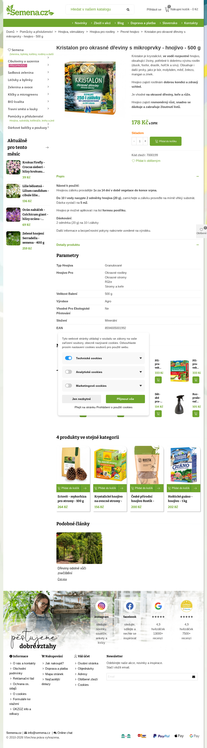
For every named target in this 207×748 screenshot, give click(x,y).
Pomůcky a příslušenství (29, 118)
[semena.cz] (30, 9)
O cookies (19, 694)
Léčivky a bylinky (20, 80)
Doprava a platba (143, 23)
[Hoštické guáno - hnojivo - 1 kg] (183, 465)
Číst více (62, 579)
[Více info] (85, 488)
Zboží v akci (102, 23)
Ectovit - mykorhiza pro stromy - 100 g (72, 499)
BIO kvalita (16, 102)
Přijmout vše (125, 399)
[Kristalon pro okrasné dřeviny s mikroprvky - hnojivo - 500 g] (91, 88)
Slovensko (170, 23)
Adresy (82, 674)
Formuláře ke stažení (20, 701)
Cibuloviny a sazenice (23, 63)
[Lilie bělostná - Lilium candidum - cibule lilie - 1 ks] (13, 191)
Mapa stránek (54, 674)
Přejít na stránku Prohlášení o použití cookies (103, 407)
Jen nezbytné (81, 399)
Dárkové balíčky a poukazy (27, 128)
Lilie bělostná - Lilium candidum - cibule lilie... (35, 190)
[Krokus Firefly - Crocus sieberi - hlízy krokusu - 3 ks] (13, 167)
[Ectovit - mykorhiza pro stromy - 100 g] (73, 465)
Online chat (64, 732)
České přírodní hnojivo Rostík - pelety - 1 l (142, 501)
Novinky (81, 23)
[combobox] (94, 9)
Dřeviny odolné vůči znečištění (72, 571)
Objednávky (86, 668)
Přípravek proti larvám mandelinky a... (158, 364)
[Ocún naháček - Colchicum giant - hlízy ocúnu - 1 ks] (13, 215)
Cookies (83, 684)
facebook (129, 616)
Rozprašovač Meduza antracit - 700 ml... (196, 398)
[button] (40, 147)
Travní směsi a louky (23, 109)
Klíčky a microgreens (23, 94)
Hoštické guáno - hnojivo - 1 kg (180, 499)
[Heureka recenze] (186, 606)
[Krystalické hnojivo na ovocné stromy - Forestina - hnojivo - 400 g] (110, 465)
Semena (30, 52)
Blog (120, 23)
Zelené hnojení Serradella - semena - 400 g (33, 238)
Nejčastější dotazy (51, 682)
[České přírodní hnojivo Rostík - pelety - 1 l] (147, 465)
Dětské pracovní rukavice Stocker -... (159, 398)
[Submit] (128, 9)
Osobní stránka (88, 663)
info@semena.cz (39, 732)
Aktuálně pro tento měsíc (17, 147)
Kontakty (191, 23)
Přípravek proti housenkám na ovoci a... (195, 364)
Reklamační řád (23, 678)
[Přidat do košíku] (158, 380)
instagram (101, 616)
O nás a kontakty (24, 663)
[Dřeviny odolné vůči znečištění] (79, 548)
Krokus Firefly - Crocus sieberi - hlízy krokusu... (33, 167)
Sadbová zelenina (21, 72)
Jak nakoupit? (54, 663)
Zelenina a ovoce (20, 87)
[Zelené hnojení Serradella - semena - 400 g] (13, 238)
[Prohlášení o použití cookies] (76, 685)
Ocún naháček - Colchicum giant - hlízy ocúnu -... (35, 214)
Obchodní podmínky (17, 671)
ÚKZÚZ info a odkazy (20, 711)
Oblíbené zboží (88, 679)
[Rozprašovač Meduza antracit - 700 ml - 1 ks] (179, 404)
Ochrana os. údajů (19, 686)
